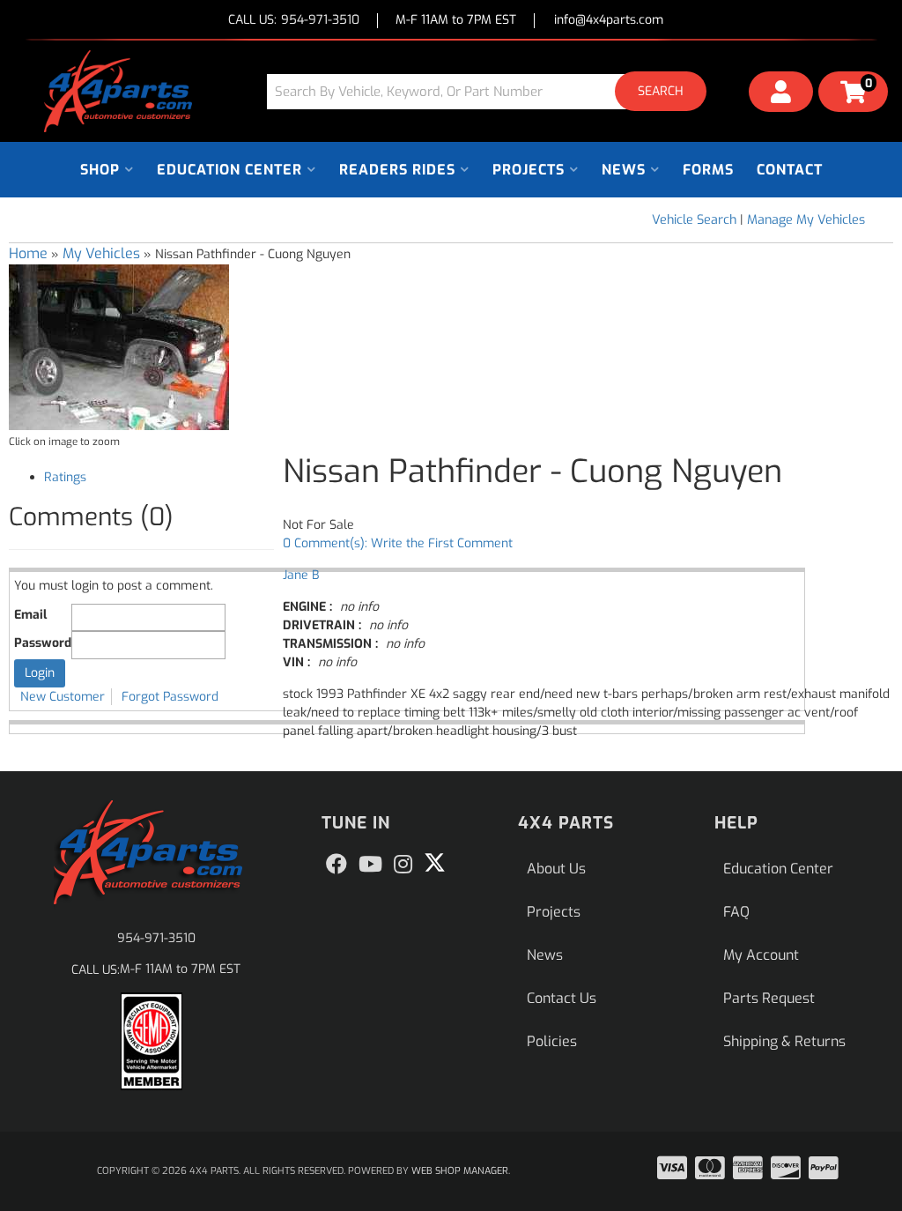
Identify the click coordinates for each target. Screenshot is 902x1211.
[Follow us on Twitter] (435, 863)
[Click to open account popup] (781, 94)
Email (30, 614)
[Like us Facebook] (336, 864)
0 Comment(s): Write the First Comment (398, 543)
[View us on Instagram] (403, 864)
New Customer (62, 696)
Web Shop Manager (459, 1171)
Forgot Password (170, 696)
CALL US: (293, 20)
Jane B (301, 575)
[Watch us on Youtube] (370, 864)
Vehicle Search (694, 220)
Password (42, 643)
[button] (493, 91)
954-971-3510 (156, 938)
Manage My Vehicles (806, 220)
